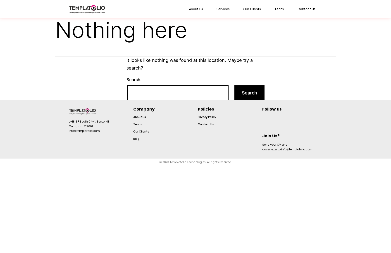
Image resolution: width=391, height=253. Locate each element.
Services (223, 9)
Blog (136, 139)
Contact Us (306, 9)
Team (279, 9)
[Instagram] (268, 121)
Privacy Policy (207, 117)
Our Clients (252, 9)
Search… (135, 79)
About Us (139, 117)
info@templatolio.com (84, 131)
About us (196, 9)
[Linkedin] (284, 121)
